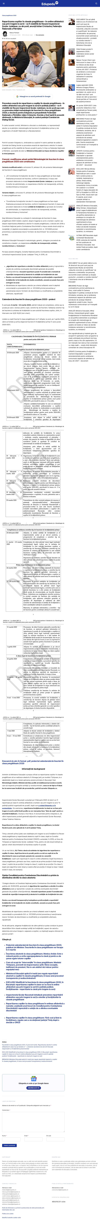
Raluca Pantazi (14, 32)
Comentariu (6, 1110)
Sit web (48, 1135)
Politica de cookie (7, 1213)
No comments (40, 35)
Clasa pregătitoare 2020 (9, 15)
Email (26, 1135)
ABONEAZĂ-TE (33, 1088)
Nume (4, 1135)
